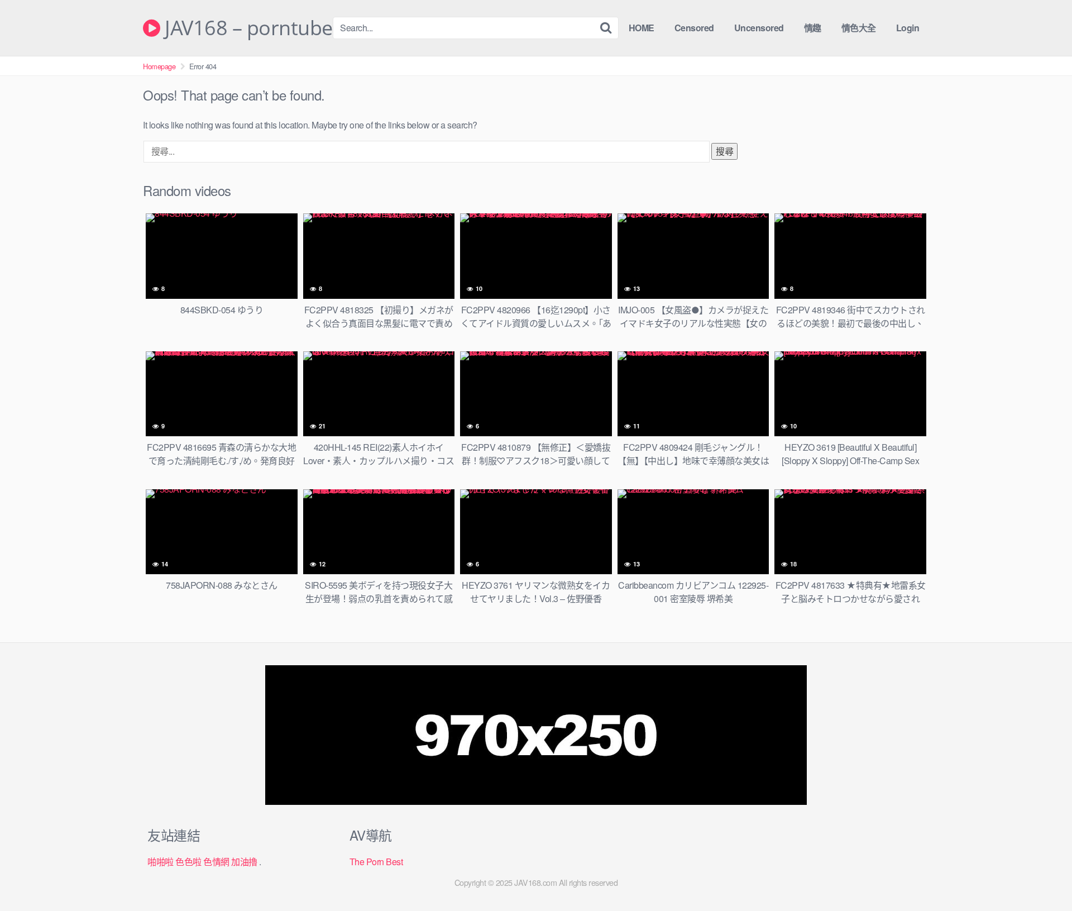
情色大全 (858, 27)
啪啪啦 (160, 861)
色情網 (216, 861)
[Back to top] (1041, 875)
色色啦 (188, 861)
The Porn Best (376, 861)
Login (908, 27)
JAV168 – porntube (246, 28)
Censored (694, 27)
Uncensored (759, 27)
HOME (641, 27)
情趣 (812, 27)
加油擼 (244, 861)
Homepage (159, 66)
